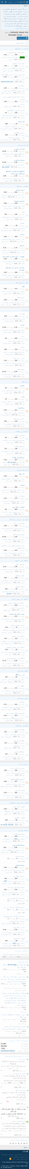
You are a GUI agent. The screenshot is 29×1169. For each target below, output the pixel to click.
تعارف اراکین (18, 63)
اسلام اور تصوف (21, 560)
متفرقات (21, 369)
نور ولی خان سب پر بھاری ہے (14, 795)
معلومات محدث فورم (16, 52)
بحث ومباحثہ (22, 698)
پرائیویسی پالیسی (21, 1156)
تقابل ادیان (19, 523)
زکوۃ (22, 347)
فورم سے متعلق (21, 48)
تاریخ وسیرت (22, 470)
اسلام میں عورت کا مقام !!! (15, 811)
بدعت (22, 234)
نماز (22, 325)
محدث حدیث (20, 856)
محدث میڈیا (8, 208)
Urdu (24, 1151)
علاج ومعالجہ (22, 671)
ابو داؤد (9, 156)
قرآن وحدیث (23, 145)
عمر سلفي (8, 106)
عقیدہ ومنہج (22, 186)
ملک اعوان (9, 180)
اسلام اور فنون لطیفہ (15, 647)
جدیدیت (23, 1011)
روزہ (22, 336)
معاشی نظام (19, 446)
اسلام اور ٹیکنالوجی (15, 658)
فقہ (23, 286)
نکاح (22, 386)
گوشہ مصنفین (19, 938)
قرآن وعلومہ (19, 149)
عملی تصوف (20, 586)
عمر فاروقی (6, 894)
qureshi (9, 593)
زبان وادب (23, 764)
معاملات (25, 382)
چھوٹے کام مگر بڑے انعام (15, 734)
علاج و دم (21, 686)
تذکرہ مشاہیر (18, 507)
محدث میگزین (19, 876)
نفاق (22, 223)
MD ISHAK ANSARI (6, 825)
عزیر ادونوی (7, 632)
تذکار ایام (19, 496)
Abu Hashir (5, 167)
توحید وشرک (19, 201)
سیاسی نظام (19, 435)
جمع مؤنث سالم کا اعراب (15, 773)
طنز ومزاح (20, 790)
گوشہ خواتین (19, 806)
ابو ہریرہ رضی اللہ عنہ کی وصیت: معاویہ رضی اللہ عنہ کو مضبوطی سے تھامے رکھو (13, 979)
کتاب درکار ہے (19, 79)
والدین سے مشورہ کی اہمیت (14, 413)
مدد (10, 1156)
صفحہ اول (16, 1159)
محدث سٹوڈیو (19, 834)
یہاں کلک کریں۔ (20, 28)
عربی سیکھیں (19, 132)
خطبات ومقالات (22, 726)
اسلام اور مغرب (18, 636)
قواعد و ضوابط (7, 1154)
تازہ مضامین (19, 927)
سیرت (22, 485)
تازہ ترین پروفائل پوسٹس (16, 1056)
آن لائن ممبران (21, 951)
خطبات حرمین (19, 741)
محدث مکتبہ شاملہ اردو (14, 907)
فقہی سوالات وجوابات (15, 713)
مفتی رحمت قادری (19, 1073)
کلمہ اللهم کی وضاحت (16, 137)
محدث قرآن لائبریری (16, 898)
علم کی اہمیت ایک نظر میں (15, 822)
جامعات (21, 121)
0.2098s (3, 1166)
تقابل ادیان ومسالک (19, 519)
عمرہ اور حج (19, 358)
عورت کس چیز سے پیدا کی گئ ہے (13, 707)
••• (1, 1070)
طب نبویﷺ (20, 675)
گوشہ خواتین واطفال (19, 803)
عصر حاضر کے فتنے (17, 614)
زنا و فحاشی (21, 974)
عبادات (25, 310)
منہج (22, 245)
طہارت (22, 314)
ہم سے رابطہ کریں (21, 1154)
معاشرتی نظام (18, 457)
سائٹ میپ (21, 43)
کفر (23, 212)
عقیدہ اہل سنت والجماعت (14, 256)
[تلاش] (2, 2)
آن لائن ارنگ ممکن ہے (17, 921)
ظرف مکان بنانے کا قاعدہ (15, 784)
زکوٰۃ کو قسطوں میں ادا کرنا (14, 352)
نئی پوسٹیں (23, 962)
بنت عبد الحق (8, 70)
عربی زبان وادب (18, 768)
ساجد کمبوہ (7, 293)
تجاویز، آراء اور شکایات (13, 75)
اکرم (11, 59)
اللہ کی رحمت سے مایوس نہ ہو (13, 663)
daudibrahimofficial (8, 1051)
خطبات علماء (19, 729)
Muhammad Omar (7, 82)
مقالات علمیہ (19, 752)
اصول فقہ (21, 297)
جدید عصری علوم (18, 625)
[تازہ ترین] (5, 2)
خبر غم (22, 104)
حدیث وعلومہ (19, 160)
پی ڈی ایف (22, 1023)
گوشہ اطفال (19, 818)
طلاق (23, 397)
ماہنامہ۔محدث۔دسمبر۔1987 (14, 881)
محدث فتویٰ (20, 865)
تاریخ (22, 474)
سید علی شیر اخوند (19, 1121)
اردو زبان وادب (18, 779)
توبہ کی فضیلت (19, 745)
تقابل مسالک (19, 534)
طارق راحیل (6, 923)
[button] (27, 2)
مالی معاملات (19, 419)
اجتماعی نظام (22, 431)
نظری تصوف (20, 575)
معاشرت (21, 408)
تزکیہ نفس (20, 564)
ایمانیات (20, 190)
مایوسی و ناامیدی (18, 608)
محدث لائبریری (18, 845)
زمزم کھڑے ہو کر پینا (16, 341)
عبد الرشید (4, 852)
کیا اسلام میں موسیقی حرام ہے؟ (13, 652)
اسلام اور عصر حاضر (19, 599)
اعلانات (21, 86)
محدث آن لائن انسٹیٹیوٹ (14, 916)
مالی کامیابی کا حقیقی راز (14, 424)
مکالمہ (21, 702)
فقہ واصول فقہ (21, 282)
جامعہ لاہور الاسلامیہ (15, 110)
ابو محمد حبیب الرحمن (11, 954)
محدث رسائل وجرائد (16, 887)
